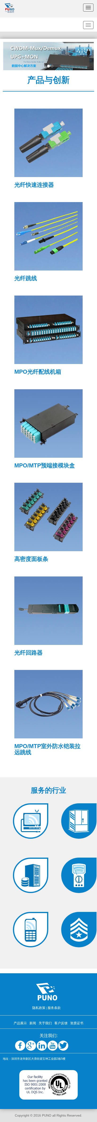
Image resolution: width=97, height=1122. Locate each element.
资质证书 (76, 1023)
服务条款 (54, 1008)
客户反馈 (61, 1023)
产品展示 (20, 1023)
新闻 (32, 1023)
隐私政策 (38, 1008)
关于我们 (45, 1023)
